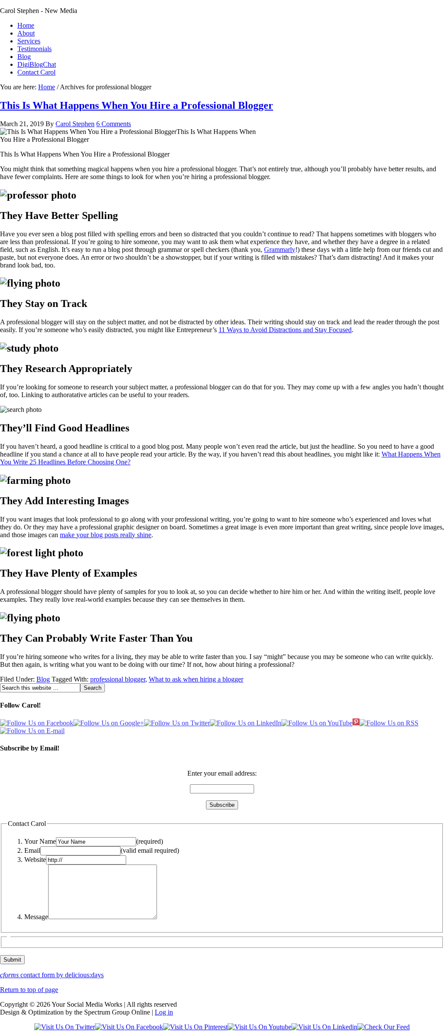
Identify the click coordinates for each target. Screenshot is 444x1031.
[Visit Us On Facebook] (129, 1027)
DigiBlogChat (36, 64)
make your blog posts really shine (105, 534)
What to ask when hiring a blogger (196, 679)
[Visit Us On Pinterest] (195, 1027)
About (26, 33)
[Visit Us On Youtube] (259, 1027)
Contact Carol (36, 72)
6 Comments (113, 123)
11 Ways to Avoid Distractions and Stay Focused (285, 329)
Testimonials (34, 48)
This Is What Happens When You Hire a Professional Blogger (136, 105)
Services (28, 41)
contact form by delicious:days (52, 975)
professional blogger (117, 679)
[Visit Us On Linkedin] (324, 1027)
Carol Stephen (75, 123)
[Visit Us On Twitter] (64, 1027)
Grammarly (279, 249)
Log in (164, 1012)
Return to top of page (29, 989)
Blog (24, 56)
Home (25, 25)
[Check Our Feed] (383, 1027)
